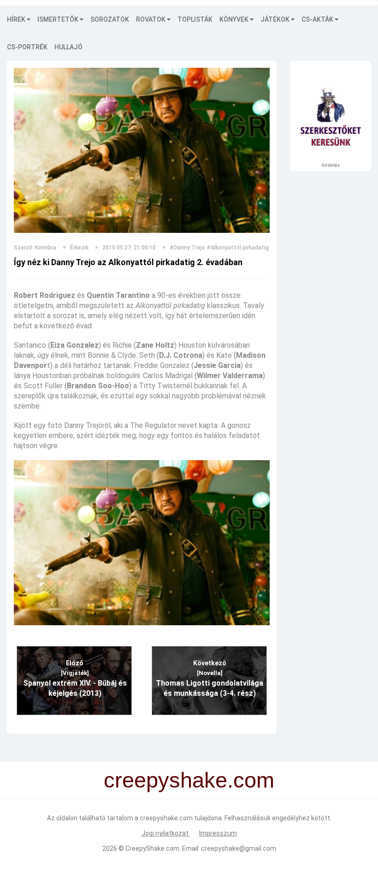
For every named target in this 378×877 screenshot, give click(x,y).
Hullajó (68, 47)
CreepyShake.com (152, 848)
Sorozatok (109, 19)
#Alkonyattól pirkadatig (238, 247)
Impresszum (218, 833)
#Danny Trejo (187, 247)
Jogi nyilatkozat (166, 833)
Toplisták (195, 19)
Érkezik (79, 247)
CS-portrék (27, 47)
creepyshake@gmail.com (238, 848)
